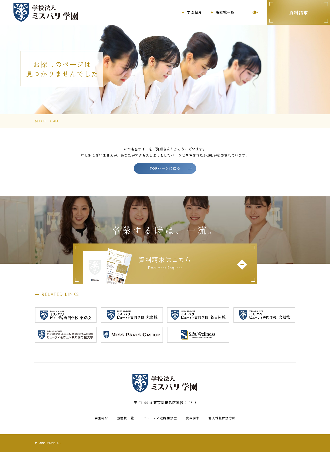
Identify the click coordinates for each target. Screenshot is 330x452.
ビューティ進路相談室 (160, 418)
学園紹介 (101, 418)
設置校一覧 (125, 418)
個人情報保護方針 (221, 418)
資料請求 (298, 12)
